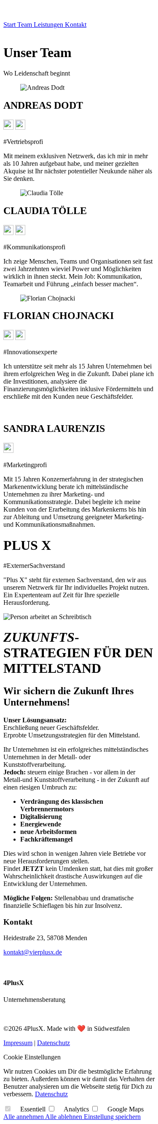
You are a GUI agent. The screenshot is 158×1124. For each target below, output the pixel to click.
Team (25, 24)
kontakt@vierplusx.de (32, 952)
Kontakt (75, 24)
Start (10, 24)
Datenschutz (53, 1042)
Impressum (17, 1042)
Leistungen (49, 24)
